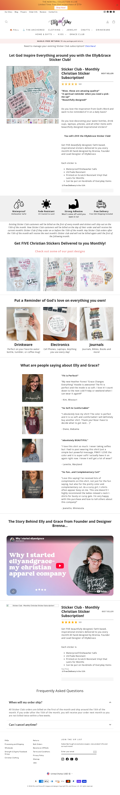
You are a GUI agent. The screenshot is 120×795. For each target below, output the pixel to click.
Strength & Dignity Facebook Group (16, 753)
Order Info (33, 12)
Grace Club (77, 34)
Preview (10, 92)
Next (55, 92)
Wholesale (9, 748)
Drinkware (103, 30)
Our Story (8, 12)
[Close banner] (117, 5)
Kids (61, 34)
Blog (16, 12)
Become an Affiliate (41, 748)
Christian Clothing (12, 758)
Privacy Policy (38, 755)
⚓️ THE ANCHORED (34, 30)
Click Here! (90, 46)
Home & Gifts (44, 34)
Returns (36, 740)
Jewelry (72, 30)
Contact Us (53, 12)
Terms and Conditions (41, 752)
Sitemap (36, 759)
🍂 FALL (14, 30)
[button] (33, 605)
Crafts (86, 30)
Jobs (35, 763)
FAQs (7, 740)
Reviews (43, 12)
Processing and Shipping (14, 744)
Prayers (24, 12)
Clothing (54, 30)
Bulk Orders (37, 744)
